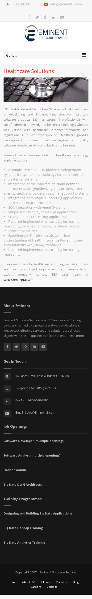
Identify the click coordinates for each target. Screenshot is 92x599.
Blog (76, 582)
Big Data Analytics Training (24, 542)
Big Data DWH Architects (23, 484)
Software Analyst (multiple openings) (32, 455)
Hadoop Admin (15, 470)
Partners (61, 582)
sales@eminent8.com (18, 279)
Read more (75, 336)
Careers (35, 587)
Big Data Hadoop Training (23, 528)
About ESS (29, 582)
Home (12, 582)
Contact (52, 587)
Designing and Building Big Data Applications (38, 513)
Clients (45, 582)
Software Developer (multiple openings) (34, 441)
